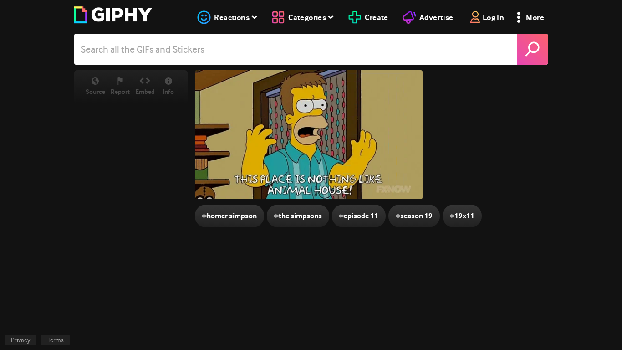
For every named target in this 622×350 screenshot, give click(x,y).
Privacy (20, 340)
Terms (55, 340)
